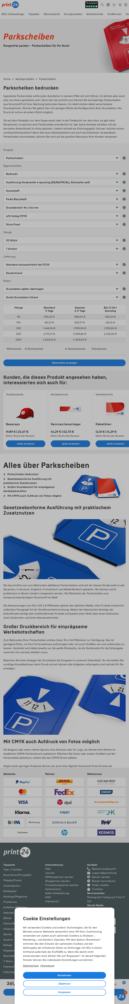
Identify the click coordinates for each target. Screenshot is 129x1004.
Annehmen (64, 975)
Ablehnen (64, 983)
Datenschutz (31, 965)
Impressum (47, 965)
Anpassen (64, 992)
